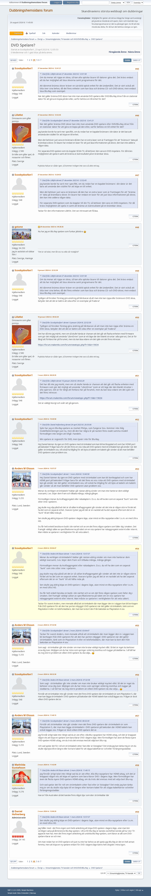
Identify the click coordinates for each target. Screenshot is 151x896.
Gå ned (13, 60)
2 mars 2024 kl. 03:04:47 (47, 548)
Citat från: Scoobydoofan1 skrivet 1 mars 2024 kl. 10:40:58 (65, 474)
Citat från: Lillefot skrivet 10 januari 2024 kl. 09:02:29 (63, 381)
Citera (135, 104)
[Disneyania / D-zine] (13, 502)
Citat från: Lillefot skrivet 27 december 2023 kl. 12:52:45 (64, 180)
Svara (127, 60)
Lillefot (19, 115)
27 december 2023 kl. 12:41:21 (49, 68)
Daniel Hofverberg (18, 813)
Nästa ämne (134, 52)
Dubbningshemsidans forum (31, 10)
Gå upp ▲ (139, 890)
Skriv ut (136, 60)
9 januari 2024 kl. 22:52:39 (48, 270)
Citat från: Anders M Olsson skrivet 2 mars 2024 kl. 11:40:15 (66, 770)
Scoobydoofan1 (24, 68)
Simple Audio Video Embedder (18, 893)
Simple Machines (27, 890)
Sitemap (33, 893)
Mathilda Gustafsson (18, 766)
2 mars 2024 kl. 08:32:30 (47, 674)
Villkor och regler (127, 890)
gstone (19, 226)
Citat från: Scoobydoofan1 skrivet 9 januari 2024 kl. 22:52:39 (66, 322)
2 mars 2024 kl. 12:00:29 (47, 811)
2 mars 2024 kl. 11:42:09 (47, 765)
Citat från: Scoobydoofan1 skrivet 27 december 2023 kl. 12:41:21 (68, 120)
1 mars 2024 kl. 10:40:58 (47, 419)
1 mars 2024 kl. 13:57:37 (47, 468)
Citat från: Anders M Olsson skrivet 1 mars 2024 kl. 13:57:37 (66, 554)
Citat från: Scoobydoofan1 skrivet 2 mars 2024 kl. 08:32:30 (65, 721)
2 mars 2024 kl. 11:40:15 (47, 715)
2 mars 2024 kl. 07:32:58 (47, 625)
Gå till (103, 873)
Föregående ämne (118, 52)
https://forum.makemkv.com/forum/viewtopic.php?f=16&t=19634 (68, 344)
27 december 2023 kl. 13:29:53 (49, 175)
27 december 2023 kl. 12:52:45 (49, 115)
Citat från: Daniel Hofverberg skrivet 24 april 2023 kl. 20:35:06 (66, 424)
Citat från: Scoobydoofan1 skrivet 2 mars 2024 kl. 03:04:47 (65, 630)
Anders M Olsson (24, 468)
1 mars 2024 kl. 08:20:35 (47, 375)
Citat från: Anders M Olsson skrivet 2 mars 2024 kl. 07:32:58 (66, 680)
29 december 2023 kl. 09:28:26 (51, 227)
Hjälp (117, 890)
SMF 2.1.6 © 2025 (14, 890)
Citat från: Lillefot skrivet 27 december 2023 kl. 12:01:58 (64, 74)
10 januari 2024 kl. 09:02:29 (48, 317)
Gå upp (13, 861)
